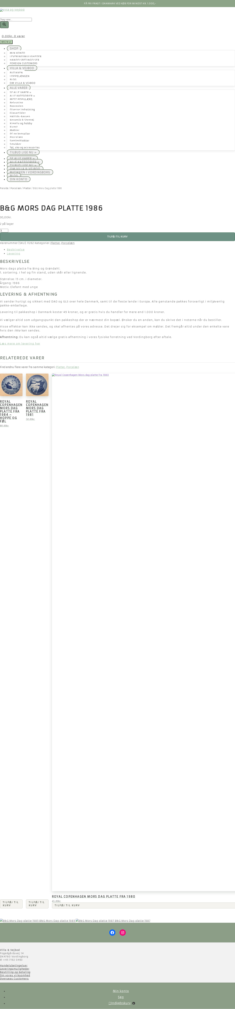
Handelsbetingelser (14, 965)
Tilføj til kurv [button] (11, 904)
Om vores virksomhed (15, 975)
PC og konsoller (20, 133)
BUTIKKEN (16, 72)
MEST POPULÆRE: (21, 99)
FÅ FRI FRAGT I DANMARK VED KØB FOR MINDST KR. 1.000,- (120, 3)
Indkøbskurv (122, 1003)
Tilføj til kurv (117, 236)
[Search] (4, 24)
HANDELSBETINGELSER (24, 59)
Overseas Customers (14, 978)
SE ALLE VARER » (20, 92)
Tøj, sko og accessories (25, 147)
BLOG (13, 79)
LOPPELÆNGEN (20, 76)
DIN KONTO (18, 179)
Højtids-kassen (20, 116)
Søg (121, 997)
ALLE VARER (18, 88)
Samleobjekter (19, 140)
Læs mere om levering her (20, 343)
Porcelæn (16, 137)
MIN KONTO (17, 53)
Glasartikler (18, 113)
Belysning (16, 102)
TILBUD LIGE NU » (23, 152)
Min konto (121, 991)
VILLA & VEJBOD (22, 68)
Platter (27, 188)
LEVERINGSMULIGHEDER (25, 56)
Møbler (14, 130)
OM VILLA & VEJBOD (22, 83)
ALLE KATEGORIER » (22, 95)
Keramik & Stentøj (22, 120)
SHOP (14, 48)
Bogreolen (16, 106)
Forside (4, 188)
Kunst (14, 126)
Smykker (15, 144)
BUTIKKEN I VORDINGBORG (30, 172)
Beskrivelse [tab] (16, 249)
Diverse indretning (22, 109)
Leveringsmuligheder (14, 968)
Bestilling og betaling (15, 972)
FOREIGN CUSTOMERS (24, 63)
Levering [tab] (13, 253)
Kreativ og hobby (21, 123)
